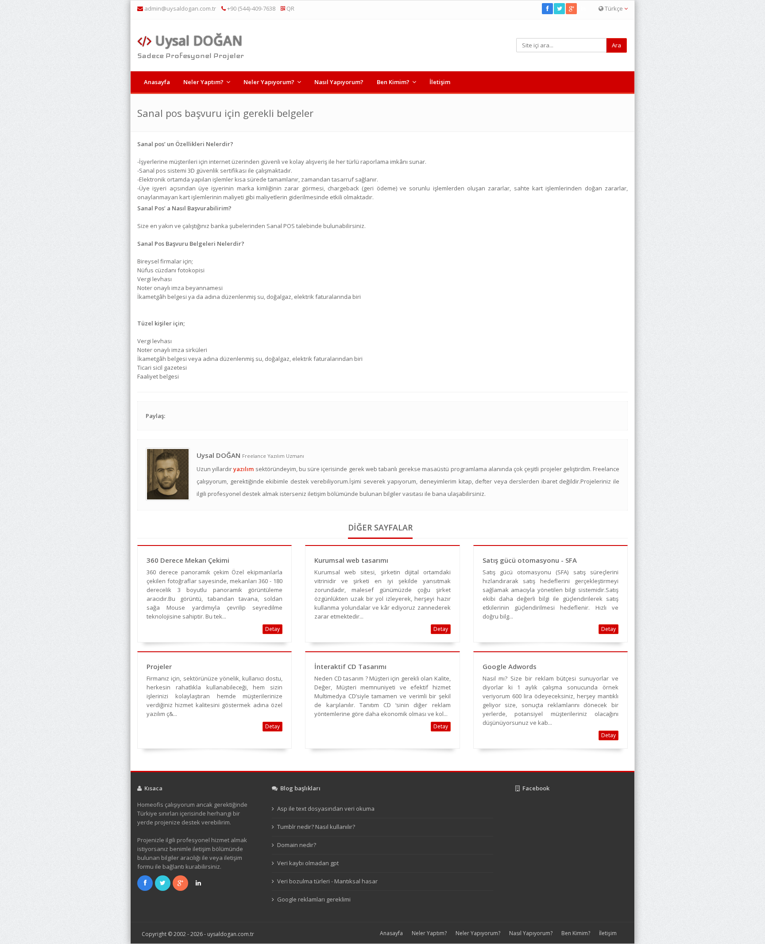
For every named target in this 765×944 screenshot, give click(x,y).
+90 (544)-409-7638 (250, 8)
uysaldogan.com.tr (230, 934)
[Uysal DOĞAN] (168, 473)
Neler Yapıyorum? (268, 82)
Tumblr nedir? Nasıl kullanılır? (316, 827)
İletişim (439, 82)
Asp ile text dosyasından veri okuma (326, 808)
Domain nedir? (296, 845)
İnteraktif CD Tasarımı (350, 666)
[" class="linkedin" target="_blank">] (584, 8)
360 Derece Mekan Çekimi (188, 560)
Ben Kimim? (393, 82)
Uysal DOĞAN (197, 40)
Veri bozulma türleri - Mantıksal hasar (327, 881)
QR (289, 8)
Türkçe (613, 8)
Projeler (159, 666)
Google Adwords (510, 666)
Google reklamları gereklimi (314, 899)
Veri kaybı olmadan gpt (308, 863)
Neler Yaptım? (203, 82)
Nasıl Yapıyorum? (338, 82)
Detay (272, 629)
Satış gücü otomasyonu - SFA (530, 560)
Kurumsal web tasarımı (351, 560)
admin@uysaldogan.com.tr (180, 8)
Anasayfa (157, 82)
